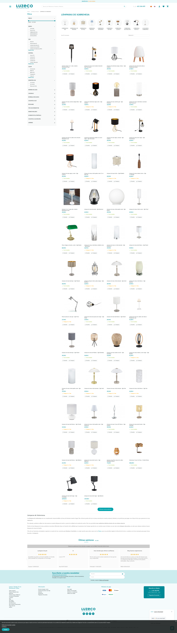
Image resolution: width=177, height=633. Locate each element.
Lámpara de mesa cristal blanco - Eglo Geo (138, 388)
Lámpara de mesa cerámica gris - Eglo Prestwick (115, 102)
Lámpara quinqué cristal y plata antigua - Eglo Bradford (94, 282)
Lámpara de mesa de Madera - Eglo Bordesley (94, 352)
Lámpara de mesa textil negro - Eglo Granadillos (69, 496)
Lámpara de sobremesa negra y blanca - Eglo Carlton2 (116, 67)
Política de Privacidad (103, 580)
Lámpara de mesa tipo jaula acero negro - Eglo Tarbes (94, 317)
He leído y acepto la (99, 580)
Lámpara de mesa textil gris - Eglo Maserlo (71, 281)
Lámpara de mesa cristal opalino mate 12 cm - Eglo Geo (94, 174)
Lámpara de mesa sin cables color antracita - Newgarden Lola (71, 138)
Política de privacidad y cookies (8, 624)
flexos (99, 531)
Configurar (4, 626)
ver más (97, 540)
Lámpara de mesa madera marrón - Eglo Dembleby (115, 353)
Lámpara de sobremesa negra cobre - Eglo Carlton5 (93, 102)
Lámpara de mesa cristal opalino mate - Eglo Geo (71, 389)
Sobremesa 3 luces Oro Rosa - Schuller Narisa (139, 460)
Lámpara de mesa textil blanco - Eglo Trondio (71, 424)
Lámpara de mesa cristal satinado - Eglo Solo (116, 388)
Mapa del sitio (12, 605)
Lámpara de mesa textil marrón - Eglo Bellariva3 (92, 461)
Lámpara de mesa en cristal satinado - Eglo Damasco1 (116, 246)
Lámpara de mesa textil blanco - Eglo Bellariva (71, 460)
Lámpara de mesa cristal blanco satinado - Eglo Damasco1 (138, 102)
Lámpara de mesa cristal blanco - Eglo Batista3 (137, 282)
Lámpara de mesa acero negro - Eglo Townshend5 (137, 138)
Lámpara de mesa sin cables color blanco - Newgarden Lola (138, 317)
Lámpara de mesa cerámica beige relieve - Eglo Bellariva (72, 102)
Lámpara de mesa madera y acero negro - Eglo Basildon (139, 353)
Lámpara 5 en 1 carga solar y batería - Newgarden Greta (70, 210)
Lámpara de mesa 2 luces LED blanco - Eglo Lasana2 (116, 425)
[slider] (28, 20)
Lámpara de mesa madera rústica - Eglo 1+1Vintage (137, 174)
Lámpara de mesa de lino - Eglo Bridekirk (115, 173)
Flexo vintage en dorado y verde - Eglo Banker (71, 245)
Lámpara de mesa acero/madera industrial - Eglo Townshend (93, 67)
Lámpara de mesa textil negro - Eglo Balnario (93, 495)
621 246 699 (141, 6)
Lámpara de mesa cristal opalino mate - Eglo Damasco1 (93, 425)
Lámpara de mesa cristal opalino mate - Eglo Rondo (116, 210)
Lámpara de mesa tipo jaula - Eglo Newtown (93, 209)
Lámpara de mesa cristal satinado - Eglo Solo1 (116, 281)
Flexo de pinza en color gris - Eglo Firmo (70, 316)
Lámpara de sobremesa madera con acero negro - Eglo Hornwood (93, 138)
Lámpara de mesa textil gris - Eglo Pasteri (70, 352)
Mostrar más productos (105, 509)
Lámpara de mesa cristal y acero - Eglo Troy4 (138, 209)
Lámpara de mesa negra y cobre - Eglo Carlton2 (70, 174)
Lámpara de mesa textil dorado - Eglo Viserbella (137, 425)
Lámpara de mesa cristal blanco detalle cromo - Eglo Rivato (94, 246)
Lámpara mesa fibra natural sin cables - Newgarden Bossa (115, 461)
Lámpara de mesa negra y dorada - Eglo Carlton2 (115, 138)
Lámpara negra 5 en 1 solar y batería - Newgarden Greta (70, 67)
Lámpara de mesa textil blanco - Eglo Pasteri (138, 245)
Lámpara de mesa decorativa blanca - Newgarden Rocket (137, 67)
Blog (10, 599)
